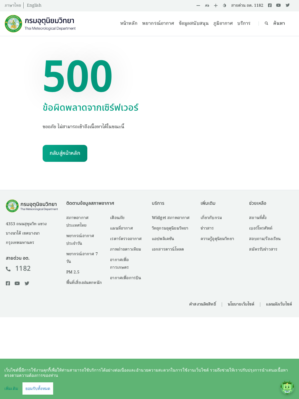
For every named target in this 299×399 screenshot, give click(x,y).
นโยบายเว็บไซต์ (241, 304)
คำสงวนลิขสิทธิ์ (202, 304)
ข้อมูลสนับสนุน (194, 23)
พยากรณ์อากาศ (158, 23)
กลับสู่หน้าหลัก (65, 153)
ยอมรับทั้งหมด (37, 388)
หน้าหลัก (129, 23)
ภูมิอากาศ (223, 23)
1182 (23, 268)
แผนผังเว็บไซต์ (279, 304)
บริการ (244, 23)
